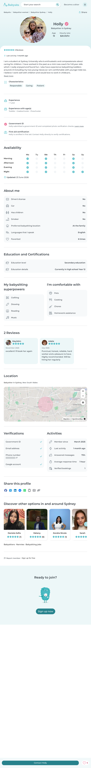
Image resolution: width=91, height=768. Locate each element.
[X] (10, 490)
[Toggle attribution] (84, 418)
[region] (45, 404)
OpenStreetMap (77, 419)
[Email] (34, 490)
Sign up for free (28, 558)
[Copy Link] (38, 490)
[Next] (86, 524)
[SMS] (29, 490)
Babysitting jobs (33, 544)
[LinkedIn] (15, 490)
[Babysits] (11, 4)
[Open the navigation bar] (85, 4)
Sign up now (45, 611)
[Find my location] (83, 402)
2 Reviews (18, 50)
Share (84, 12)
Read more (8, 76)
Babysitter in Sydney (61, 28)
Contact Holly (40, 763)
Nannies (20, 544)
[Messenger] (20, 490)
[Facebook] (6, 490)
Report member (13, 558)
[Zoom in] (83, 391)
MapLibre (66, 419)
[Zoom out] (83, 395)
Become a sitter (71, 4)
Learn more (79, 126)
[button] (21, 351)
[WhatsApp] (25, 490)
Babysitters (9, 544)
